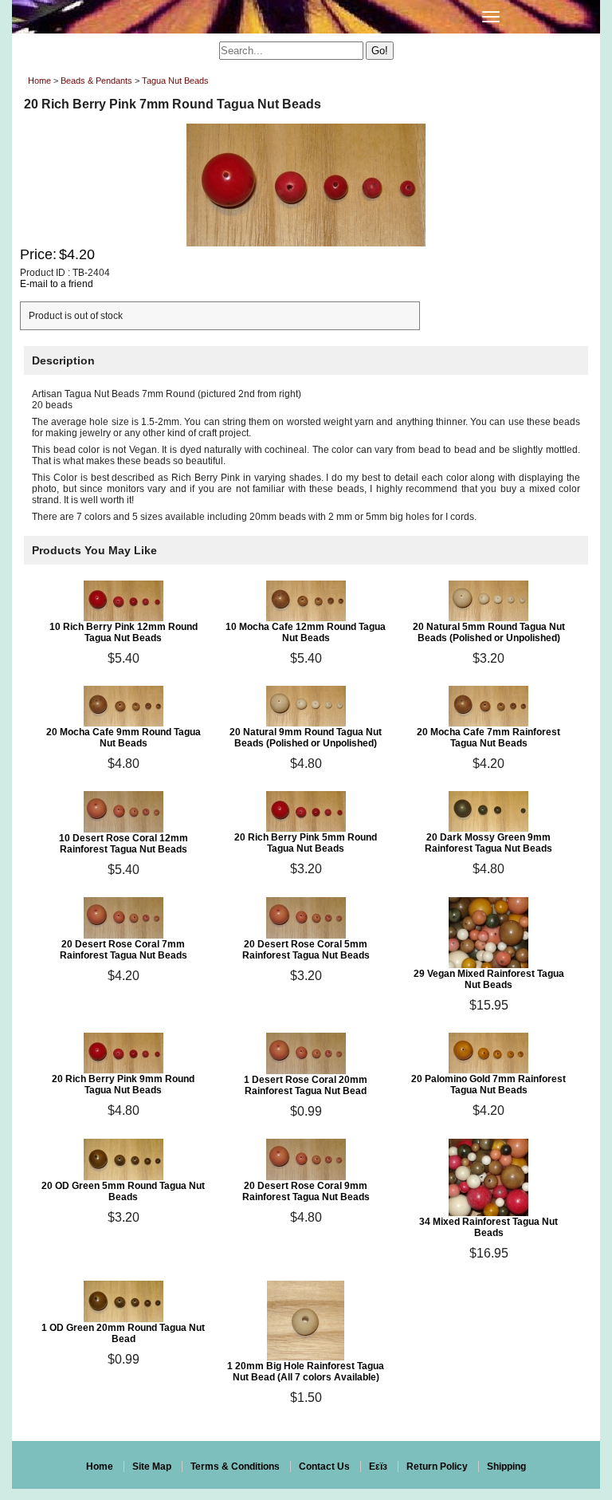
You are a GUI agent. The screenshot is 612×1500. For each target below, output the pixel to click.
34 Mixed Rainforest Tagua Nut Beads (488, 1227)
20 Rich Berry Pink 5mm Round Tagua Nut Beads (305, 843)
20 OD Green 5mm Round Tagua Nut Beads (123, 1191)
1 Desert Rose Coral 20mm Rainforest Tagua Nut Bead (305, 1085)
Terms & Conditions (235, 1466)
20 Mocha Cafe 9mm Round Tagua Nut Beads (123, 737)
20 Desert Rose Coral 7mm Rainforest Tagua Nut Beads (123, 950)
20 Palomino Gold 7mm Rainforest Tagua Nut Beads (488, 1084)
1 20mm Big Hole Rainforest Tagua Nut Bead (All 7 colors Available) (305, 1371)
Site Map (151, 1466)
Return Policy (437, 1466)
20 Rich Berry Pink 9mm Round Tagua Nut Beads (123, 1084)
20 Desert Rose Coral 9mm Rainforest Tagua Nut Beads (306, 1191)
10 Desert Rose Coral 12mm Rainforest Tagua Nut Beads (123, 844)
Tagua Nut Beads (175, 80)
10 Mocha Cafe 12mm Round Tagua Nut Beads (306, 632)
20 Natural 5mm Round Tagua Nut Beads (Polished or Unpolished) (489, 632)
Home (39, 80)
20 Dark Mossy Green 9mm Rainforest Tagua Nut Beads (488, 843)
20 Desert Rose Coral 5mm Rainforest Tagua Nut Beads (306, 950)
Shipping (506, 1466)
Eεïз (378, 1466)
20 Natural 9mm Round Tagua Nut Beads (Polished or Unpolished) (306, 737)
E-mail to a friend (56, 283)
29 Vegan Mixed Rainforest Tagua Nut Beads (489, 979)
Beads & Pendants (96, 80)
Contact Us (324, 1466)
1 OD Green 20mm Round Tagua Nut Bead (123, 1333)
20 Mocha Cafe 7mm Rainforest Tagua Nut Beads (488, 737)
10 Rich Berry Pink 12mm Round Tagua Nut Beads (123, 632)
